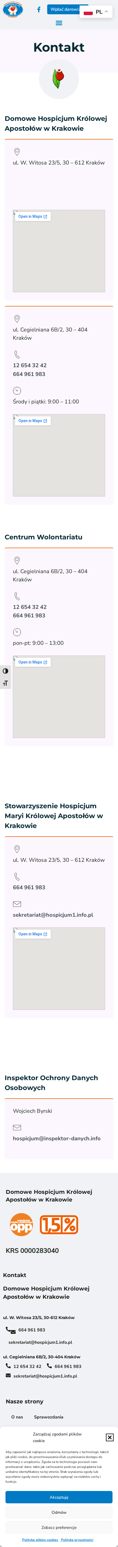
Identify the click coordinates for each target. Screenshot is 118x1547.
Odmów (59, 1512)
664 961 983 (29, 374)
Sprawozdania (48, 1417)
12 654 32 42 (30, 365)
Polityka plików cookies (40, 1540)
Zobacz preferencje (59, 1527)
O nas (17, 1417)
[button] (110, 1437)
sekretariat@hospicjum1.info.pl (53, 915)
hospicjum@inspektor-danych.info (57, 1138)
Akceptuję (59, 1497)
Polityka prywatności (77, 1540)
